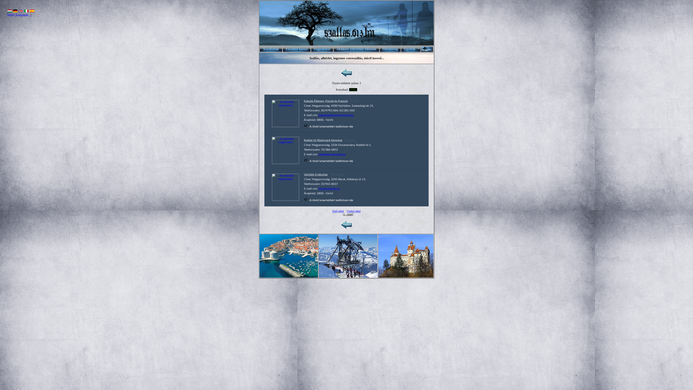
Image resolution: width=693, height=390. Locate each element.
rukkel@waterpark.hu (332, 154)
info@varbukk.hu (329, 188)
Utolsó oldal (354, 211)
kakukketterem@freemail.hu (336, 115)
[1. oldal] (348, 214)
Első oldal (338, 211)
